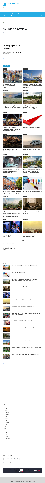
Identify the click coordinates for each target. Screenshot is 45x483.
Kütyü (4, 219)
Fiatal (27, 13)
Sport (6, 416)
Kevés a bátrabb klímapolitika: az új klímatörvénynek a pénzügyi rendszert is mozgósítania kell (32, 171)
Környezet (26, 68)
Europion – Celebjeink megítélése (32, 127)
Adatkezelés (26, 481)
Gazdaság (17, 13)
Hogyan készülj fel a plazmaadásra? (32, 191)
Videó (31, 13)
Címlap (12, 481)
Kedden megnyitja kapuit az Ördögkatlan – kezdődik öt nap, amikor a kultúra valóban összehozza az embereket (26, 314)
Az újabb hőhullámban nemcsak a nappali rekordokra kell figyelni (24, 327)
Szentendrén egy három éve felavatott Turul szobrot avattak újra (11, 46)
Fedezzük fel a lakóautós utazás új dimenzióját (32, 150)
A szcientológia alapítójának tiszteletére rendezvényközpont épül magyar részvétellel (11, 129)
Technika (7, 406)
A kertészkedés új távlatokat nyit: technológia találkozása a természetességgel (26, 347)
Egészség (25, 176)
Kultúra (5, 13)
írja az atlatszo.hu (6, 53)
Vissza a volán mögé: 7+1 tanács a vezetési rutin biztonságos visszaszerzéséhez (11, 171)
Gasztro (6, 418)
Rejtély (6, 434)
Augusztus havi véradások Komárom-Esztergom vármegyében (23, 320)
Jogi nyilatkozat (21, 481)
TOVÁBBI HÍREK (7, 65)
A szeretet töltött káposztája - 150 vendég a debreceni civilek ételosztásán (25, 354)
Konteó (6, 436)
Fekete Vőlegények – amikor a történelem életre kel (10, 150)
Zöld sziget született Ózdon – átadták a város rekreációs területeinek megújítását (31, 107)
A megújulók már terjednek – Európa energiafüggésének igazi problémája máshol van (32, 85)
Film (6, 400)
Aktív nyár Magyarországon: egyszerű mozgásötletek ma (22, 340)
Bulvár (25, 112)
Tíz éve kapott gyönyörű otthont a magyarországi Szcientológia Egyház (12, 192)
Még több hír (22, 240)
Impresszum (16, 481)
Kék (6, 432)
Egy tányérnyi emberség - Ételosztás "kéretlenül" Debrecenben (9, 85)
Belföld (4, 68)
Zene (6, 402)
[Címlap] (4, 4)
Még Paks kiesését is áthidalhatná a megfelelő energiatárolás (23, 306)
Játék (6, 420)
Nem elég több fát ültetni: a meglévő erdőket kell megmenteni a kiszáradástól (26, 333)
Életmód (22, 13)
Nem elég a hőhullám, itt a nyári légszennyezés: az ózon (31, 235)
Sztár (6, 430)
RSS (34, 481)
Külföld (4, 112)
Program (7, 412)
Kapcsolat (30, 481)
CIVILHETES (13, 3)
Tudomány (11, 13)
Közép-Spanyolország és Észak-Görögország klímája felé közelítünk (12, 106)
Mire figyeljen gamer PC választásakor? (9, 235)
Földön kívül (7, 438)
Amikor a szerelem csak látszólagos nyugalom (32, 212)
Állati (6, 424)
